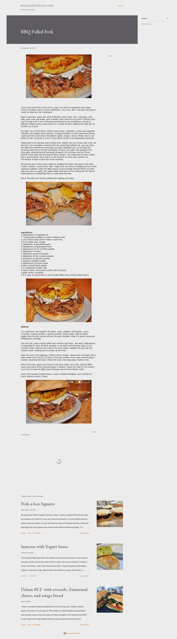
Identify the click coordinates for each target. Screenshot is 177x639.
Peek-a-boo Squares (38, 504)
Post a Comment (34, 533)
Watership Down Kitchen (37, 5)
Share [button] (110, 56)
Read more (84, 533)
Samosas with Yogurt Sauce (44, 546)
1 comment (31, 576)
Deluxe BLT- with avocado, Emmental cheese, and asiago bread (54, 592)
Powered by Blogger (73, 633)
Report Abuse (146, 24)
